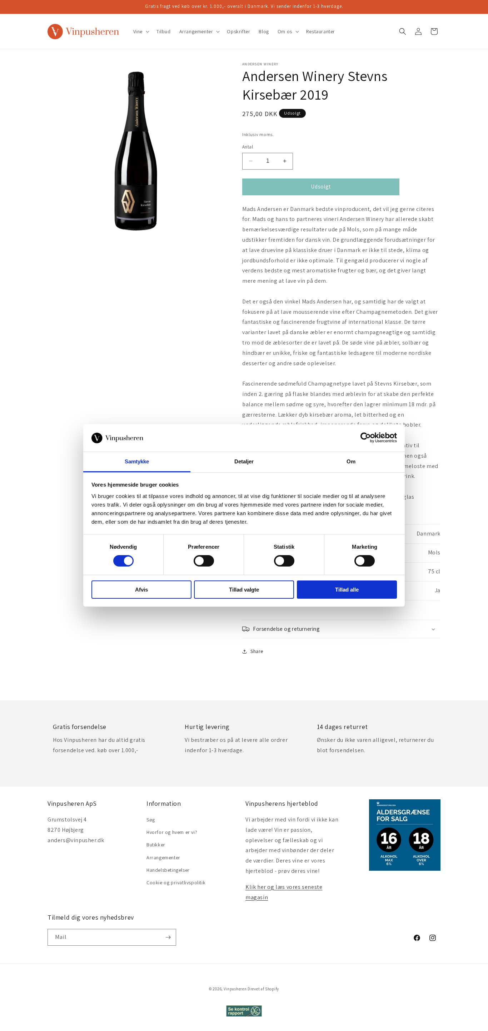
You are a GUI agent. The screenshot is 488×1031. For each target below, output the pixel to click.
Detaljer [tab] (244, 461)
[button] (140, 31)
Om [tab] (351, 461)
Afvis (141, 590)
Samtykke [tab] (137, 461)
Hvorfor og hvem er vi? (171, 832)
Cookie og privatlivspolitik (175, 882)
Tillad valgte (244, 590)
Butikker (155, 844)
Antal (247, 147)
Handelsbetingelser (168, 870)
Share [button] (256, 651)
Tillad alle (347, 590)
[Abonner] (168, 937)
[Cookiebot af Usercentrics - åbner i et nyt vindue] (365, 437)
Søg (150, 819)
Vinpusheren (235, 988)
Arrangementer (163, 857)
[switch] (204, 561)
